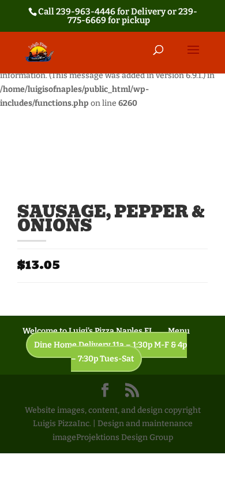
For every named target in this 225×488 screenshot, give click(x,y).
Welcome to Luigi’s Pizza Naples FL (87, 331)
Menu (179, 331)
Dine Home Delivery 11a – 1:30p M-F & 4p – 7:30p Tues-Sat (110, 352)
